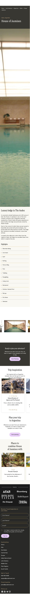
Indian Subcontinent (6, 558)
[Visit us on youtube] (5, 592)
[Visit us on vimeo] (7, 592)
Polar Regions (4, 566)
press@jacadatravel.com (7, 584)
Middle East (4, 563)
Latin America (9, 8)
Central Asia (4, 552)
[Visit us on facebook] (2, 592)
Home (2, 8)
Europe (3, 555)
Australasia (4, 550)
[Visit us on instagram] (10, 592)
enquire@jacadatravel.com (8, 578)
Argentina (16, 8)
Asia (2, 547)
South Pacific (4, 569)
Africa (2, 544)
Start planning (14, 434)
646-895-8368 (5, 575)
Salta (21, 8)
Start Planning (14, 358)
